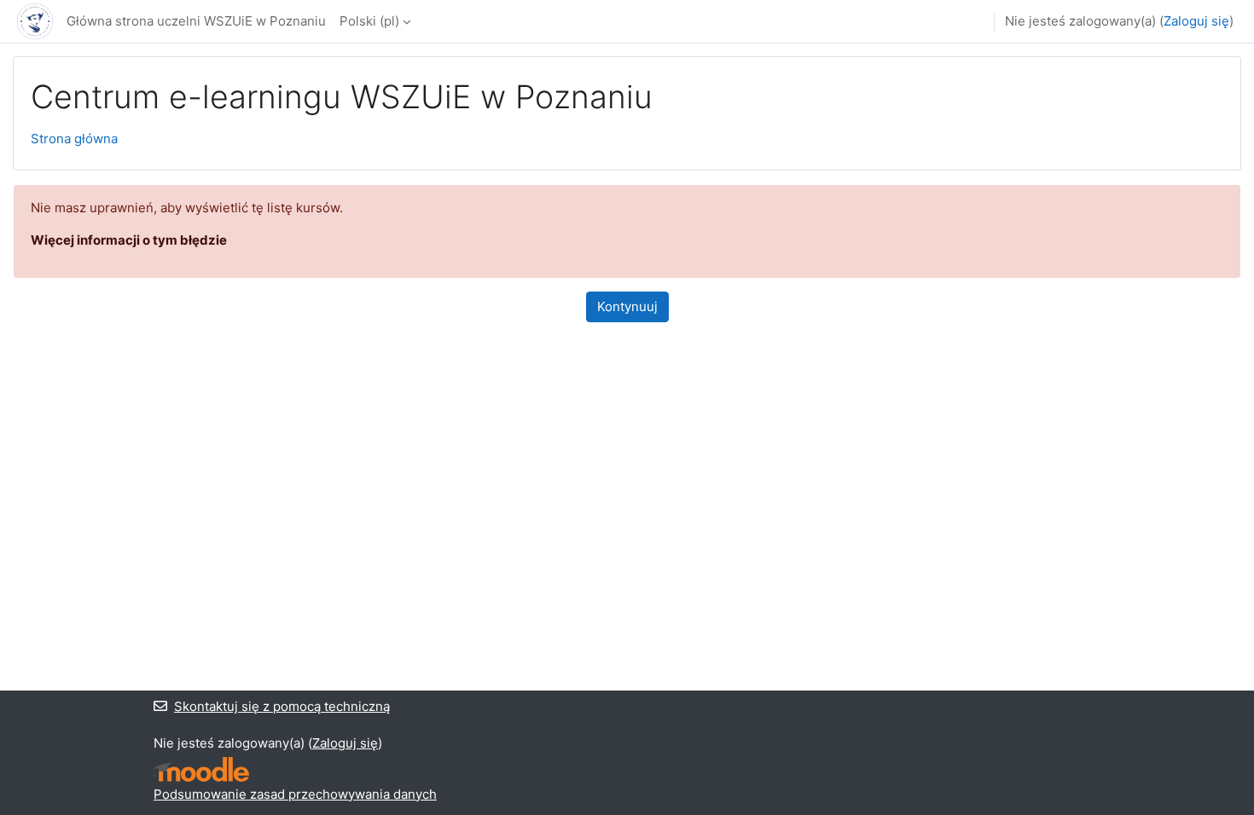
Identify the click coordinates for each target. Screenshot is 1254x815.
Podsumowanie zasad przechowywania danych (295, 794)
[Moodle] (201, 769)
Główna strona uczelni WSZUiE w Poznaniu (196, 21)
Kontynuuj (627, 306)
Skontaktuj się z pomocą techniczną (282, 706)
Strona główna (74, 138)
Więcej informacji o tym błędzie (129, 240)
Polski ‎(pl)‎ (369, 21)
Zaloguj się (1196, 21)
